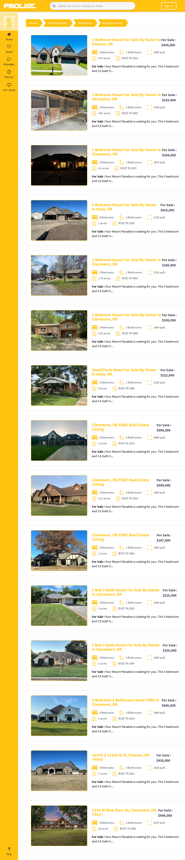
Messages (9, 64)
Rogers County (113, 23)
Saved (9, 51)
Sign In (168, 6)
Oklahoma (85, 23)
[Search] (54, 6)
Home (9, 39)
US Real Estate (57, 23)
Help (9, 854)
